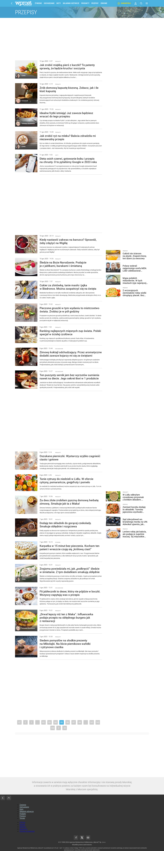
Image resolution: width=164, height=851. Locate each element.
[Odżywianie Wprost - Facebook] (76, 837)
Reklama (23, 827)
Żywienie (38, 3)
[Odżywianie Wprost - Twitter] (82, 837)
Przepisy (95, 3)
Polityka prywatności (27, 831)
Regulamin (23, 829)
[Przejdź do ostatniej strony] (64, 728)
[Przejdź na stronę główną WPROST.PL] (11, 3)
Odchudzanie (49, 3)
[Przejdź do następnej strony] (58, 728)
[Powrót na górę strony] (9, 798)
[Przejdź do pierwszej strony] (19, 722)
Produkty (85, 3)
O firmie (22, 822)
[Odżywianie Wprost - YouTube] (88, 837)
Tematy (22, 818)
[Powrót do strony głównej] (3, 798)
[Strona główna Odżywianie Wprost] (23, 3)
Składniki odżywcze (71, 3)
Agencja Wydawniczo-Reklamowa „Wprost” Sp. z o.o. (87, 842)
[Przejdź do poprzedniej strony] (25, 722)
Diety (58, 3)
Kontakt (22, 824)
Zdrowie (104, 3)
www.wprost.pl (85, 850)
